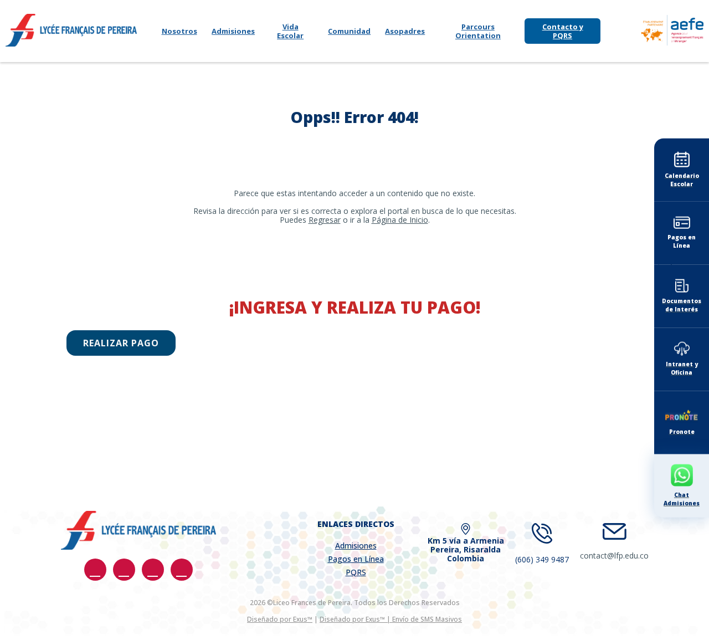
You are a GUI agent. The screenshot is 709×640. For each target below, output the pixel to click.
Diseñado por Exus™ (279, 619)
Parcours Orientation (478, 31)
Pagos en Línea (356, 559)
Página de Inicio (400, 219)
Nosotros (179, 31)
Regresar (325, 219)
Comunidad (349, 31)
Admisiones (233, 31)
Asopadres (405, 31)
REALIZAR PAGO (121, 343)
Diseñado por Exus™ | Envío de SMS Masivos (391, 619)
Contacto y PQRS (562, 31)
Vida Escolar (290, 31)
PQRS (356, 572)
